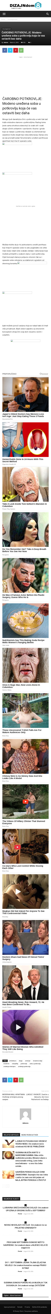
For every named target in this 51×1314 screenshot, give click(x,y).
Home (3, 19)
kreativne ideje (37, 1061)
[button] (4, 14)
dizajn (21, 1061)
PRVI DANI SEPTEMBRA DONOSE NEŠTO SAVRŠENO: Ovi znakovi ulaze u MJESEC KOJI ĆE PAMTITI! (25, 1245)
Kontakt (19, 1307)
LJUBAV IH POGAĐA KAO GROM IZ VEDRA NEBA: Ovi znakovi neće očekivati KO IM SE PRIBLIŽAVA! (31, 1144)
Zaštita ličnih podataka (39, 1307)
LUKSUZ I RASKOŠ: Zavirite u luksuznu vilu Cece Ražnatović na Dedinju (37, 1097)
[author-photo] (25, 1120)
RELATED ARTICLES (11, 1135)
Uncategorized (12, 19)
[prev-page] (3, 1186)
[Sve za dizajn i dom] (25, 5)
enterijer (27, 1061)
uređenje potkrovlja (24, 1066)
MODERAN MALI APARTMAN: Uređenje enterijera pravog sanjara (13, 1097)
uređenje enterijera (9, 1066)
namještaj (15, 1063)
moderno (6, 1063)
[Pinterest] (15, 50)
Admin (6, 42)
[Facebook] (4, 50)
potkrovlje (24, 1063)
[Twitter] (10, 50)
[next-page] (7, 1186)
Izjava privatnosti (9, 1307)
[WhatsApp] (21, 50)
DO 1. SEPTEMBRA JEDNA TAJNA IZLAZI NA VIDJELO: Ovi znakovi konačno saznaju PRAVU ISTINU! (25, 1265)
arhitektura (12, 1061)
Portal (20, 1214)
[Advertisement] (25, 75)
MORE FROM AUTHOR (29, 1135)
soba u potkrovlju (35, 1063)
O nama (27, 1307)
